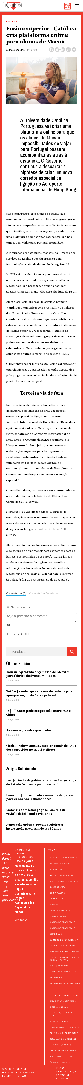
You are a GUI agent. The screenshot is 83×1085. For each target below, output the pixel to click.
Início (60, 1068)
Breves (53, 881)
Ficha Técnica (66, 1071)
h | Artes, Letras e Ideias (64, 995)
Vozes (68, 1056)
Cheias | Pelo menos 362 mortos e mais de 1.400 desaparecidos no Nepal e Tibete (41, 748)
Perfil (67, 1021)
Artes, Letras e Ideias (62, 875)
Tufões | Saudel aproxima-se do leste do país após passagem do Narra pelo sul (39, 693)
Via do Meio (56, 1056)
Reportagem (69, 1033)
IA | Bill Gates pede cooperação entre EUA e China (38, 713)
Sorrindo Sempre (59, 1045)
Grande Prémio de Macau (64, 983)
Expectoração (70, 952)
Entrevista (56, 946)
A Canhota (56, 858)
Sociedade (70, 1039)
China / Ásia (56, 893)
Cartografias (68, 881)
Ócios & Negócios (60, 1062)
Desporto (55, 905)
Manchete (55, 1021)
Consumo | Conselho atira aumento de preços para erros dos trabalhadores (40, 797)
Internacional (58, 1007)
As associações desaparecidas (28, 730)
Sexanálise (56, 1039)
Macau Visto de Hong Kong (62, 1014)
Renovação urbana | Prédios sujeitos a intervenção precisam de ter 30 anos (34, 826)
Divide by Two (16, 1075)
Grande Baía (70, 972)
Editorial (55, 934)
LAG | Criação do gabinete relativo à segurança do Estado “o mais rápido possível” (41, 782)
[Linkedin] (62, 49)
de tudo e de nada (60, 910)
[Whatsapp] (68, 49)
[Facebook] (51, 49)
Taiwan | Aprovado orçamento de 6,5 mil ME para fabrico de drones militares (38, 674)
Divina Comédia (58, 916)
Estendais (70, 946)
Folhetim (55, 972)
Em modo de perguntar (63, 940)
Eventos (54, 952)
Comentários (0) (16, 593)
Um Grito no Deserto (62, 1051)
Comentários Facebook (43, 593)
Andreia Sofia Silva (15, 50)
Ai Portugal (72, 858)
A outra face (57, 869)
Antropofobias (58, 863)
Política (12, 21)
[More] (74, 49)
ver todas (21, 920)
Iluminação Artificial (62, 1001)
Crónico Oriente (59, 899)
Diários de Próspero (61, 922)
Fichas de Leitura (60, 966)
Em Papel (62, 1078)
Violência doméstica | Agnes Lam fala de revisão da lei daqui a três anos (35, 812)
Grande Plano (58, 977)
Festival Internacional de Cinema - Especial (65, 958)
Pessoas (72, 1027)
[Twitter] (57, 49)
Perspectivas (57, 1027)
